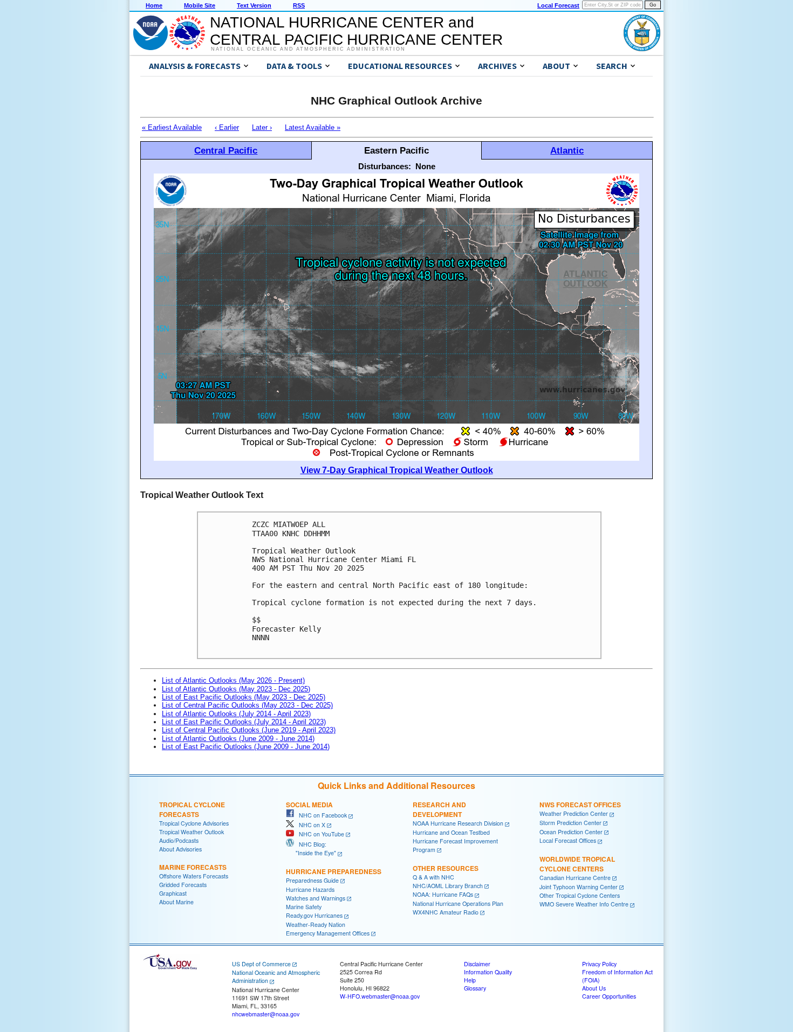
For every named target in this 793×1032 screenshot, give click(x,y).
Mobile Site (199, 5)
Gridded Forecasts (183, 885)
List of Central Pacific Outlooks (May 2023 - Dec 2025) (247, 705)
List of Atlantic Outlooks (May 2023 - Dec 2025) (236, 689)
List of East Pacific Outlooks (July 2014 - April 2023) (244, 722)
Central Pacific (225, 150)
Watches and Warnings (315, 898)
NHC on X (309, 825)
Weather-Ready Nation (315, 924)
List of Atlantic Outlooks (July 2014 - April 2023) (236, 714)
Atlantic (567, 150)
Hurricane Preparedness (333, 871)
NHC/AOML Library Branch (448, 886)
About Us (594, 988)
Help (470, 980)
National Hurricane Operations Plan (458, 903)
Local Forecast (558, 5)
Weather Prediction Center (573, 813)
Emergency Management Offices (328, 933)
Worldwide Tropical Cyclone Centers (577, 864)
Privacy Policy (599, 964)
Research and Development (439, 809)
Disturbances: (384, 166)
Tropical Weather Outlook (191, 832)
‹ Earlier (227, 127)
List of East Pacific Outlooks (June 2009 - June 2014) (246, 747)
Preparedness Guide (312, 880)
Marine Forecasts (193, 867)
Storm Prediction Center (570, 823)
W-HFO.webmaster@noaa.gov (380, 996)
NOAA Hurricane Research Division (458, 823)
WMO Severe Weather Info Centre (583, 904)
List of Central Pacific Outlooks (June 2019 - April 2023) (249, 730)
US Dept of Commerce (261, 964)
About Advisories (180, 849)
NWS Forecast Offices (580, 804)
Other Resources (445, 868)
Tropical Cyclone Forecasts (192, 809)
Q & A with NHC (433, 877)
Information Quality (488, 972)
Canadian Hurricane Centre (575, 878)
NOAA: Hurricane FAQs (443, 894)
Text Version (254, 5)
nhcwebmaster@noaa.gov (265, 1014)
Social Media (309, 804)
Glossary (475, 988)
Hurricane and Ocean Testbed (451, 832)
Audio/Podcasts (179, 840)
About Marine (176, 902)
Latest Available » (312, 127)
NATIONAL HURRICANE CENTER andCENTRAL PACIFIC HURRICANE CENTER (356, 31)
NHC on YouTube (319, 834)
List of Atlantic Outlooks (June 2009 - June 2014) (238, 739)
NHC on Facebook (320, 815)
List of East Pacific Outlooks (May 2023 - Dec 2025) (243, 697)
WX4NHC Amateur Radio (445, 912)
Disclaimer (477, 964)
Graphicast (173, 893)
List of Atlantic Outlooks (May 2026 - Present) (233, 680)
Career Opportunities (609, 996)
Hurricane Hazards (310, 889)
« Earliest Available (172, 127)
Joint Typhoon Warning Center (578, 887)
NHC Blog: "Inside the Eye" (311, 848)
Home (154, 5)
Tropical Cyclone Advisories (194, 823)
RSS (299, 5)
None (425, 166)
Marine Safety (304, 907)
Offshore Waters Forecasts (193, 876)
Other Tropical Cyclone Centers (579, 895)
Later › (262, 127)
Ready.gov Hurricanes (314, 915)
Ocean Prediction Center (571, 832)
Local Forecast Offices (567, 840)
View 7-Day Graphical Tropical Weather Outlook (396, 470)
